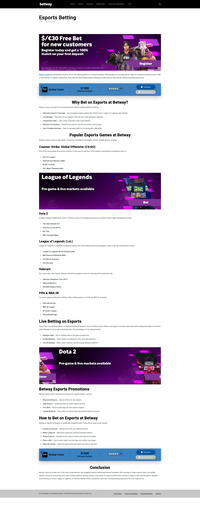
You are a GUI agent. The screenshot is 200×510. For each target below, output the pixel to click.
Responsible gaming (146, 493)
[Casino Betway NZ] (45, 3)
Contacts (158, 493)
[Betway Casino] (44, 92)
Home (72, 4)
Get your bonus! (147, 92)
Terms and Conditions (131, 493)
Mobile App (100, 4)
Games (80, 4)
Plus (129, 4)
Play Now (147, 87)
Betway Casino (44, 75)
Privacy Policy (118, 493)
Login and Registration (116, 4)
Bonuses (90, 4)
